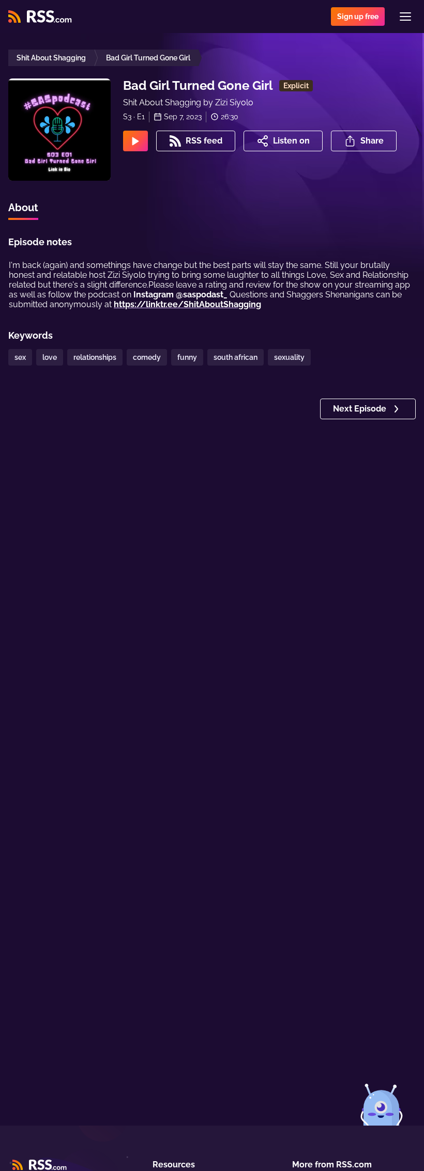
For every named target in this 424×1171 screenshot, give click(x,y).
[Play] (135, 141)
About (23, 207)
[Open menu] (405, 16)
